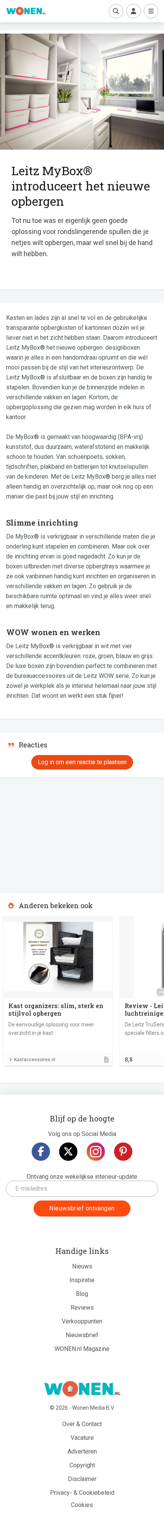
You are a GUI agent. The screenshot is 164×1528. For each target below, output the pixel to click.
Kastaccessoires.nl (34, 1059)
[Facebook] (41, 1151)
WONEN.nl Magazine (82, 1348)
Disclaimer (82, 1479)
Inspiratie (82, 1280)
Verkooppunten (82, 1321)
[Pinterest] (123, 1151)
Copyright (82, 1465)
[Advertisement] (57, 833)
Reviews (82, 1307)
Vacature (82, 1437)
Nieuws (82, 1266)
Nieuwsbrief (82, 1335)
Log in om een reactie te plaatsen (82, 762)
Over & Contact (82, 1424)
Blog (82, 1293)
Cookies (82, 1505)
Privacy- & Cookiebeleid (82, 1492)
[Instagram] (96, 1151)
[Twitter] (68, 1151)
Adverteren (82, 1451)
